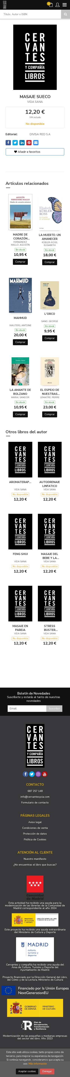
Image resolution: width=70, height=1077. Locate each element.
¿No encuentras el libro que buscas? (35, 864)
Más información (38, 1063)
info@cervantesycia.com (35, 797)
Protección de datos (35, 833)
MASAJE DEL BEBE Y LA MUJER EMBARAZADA (50, 556)
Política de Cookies (35, 839)
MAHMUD (20, 318)
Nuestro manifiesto (35, 859)
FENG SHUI (20, 554)
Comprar (20, 262)
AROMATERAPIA (20, 482)
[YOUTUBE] (44, 774)
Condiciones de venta (35, 828)
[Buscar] (65, 14)
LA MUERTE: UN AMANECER (50, 237)
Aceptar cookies (27, 1071)
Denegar (47, 1071)
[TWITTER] (32, 774)
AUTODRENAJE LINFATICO (49, 484)
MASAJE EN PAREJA (20, 628)
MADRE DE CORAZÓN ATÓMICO (20, 236)
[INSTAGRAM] (38, 774)
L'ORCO (49, 314)
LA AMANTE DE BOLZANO (20, 392)
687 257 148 (35, 791)
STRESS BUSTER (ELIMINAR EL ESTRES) (50, 628)
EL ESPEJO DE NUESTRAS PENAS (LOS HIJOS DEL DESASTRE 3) (49, 392)
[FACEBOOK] (25, 774)
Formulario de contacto (35, 802)
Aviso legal (35, 822)
